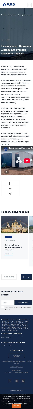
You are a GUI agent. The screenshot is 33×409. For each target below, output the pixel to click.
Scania (3, 336)
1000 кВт (15, 329)
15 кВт (13, 321)
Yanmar (14, 336)
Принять (16, 406)
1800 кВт (10, 330)
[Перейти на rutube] (23, 381)
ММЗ (10, 345)
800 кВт (9, 329)
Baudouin (9, 336)
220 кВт (19, 326)
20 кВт (22, 321)
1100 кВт (20, 329)
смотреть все (9, 277)
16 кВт (17, 321)
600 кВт (25, 327)
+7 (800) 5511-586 (16, 350)
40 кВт (17, 323)
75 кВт (3, 324)
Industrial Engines (6, 337)
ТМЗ (6, 345)
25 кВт (3, 323)
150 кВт (3, 326)
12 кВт (8, 321)
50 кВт (22, 323)
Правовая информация (16, 390)
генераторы (26, 319)
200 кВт (14, 326)
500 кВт (19, 327)
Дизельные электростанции (11, 319)
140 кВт (23, 324)
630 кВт (3, 329)
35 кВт (13, 323)
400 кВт (14, 327)
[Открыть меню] (29, 5)
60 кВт (27, 323)
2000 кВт (15, 330)
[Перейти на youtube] (16, 381)
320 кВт (9, 327)
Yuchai (20, 336)
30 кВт (8, 323)
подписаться (23, 302)
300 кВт (3, 327)
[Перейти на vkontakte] (10, 381)
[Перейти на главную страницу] (9, 4)
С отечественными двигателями (13, 342)
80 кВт (8, 324)
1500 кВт (4, 330)
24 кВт (27, 321)
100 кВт (13, 324)
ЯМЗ (3, 345)
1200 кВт (26, 329)
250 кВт (25, 326)
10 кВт (3, 321)
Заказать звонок (16, 356)
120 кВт (18, 324)
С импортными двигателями (11, 333)
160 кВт (9, 326)
